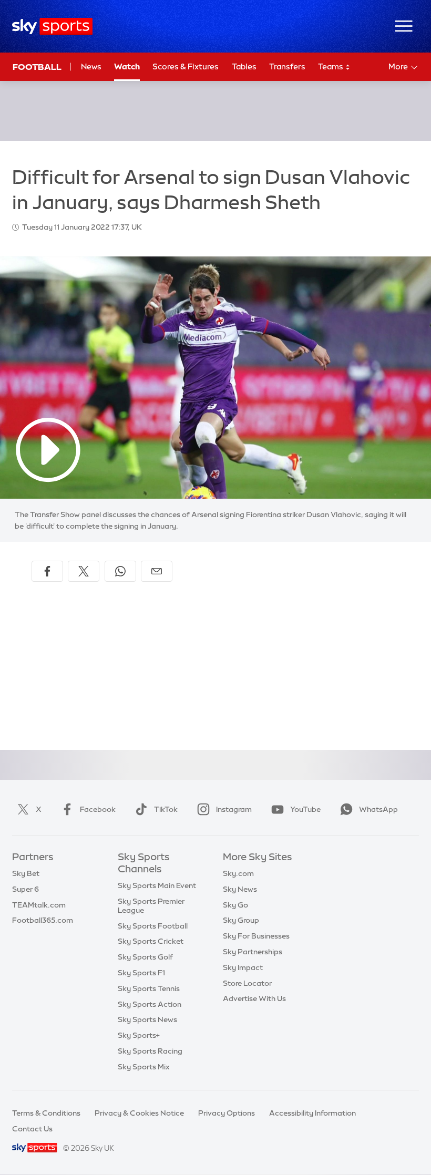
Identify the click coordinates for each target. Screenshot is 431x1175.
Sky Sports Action (149, 1004)
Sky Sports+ (139, 1035)
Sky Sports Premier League (151, 906)
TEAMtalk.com (39, 905)
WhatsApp (378, 809)
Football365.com (42, 920)
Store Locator (247, 983)
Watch (127, 66)
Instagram (234, 809)
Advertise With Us (254, 998)
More (398, 66)
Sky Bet (25, 873)
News (91, 66)
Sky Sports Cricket (150, 941)
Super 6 (25, 889)
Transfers (287, 66)
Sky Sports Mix (144, 1066)
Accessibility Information (312, 1113)
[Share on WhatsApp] (120, 571)
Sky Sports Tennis (149, 988)
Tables (244, 66)
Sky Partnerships (252, 951)
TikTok (166, 809)
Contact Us (32, 1128)
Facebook (98, 809)
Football (37, 67)
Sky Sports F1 (141, 972)
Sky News (240, 889)
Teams (331, 66)
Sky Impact (243, 967)
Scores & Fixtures (185, 66)
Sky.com (238, 873)
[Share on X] (83, 571)
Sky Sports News (147, 1019)
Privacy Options (226, 1113)
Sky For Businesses (256, 936)
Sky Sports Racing (150, 1051)
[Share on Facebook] (47, 571)
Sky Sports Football (153, 926)
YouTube (305, 809)
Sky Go (235, 905)
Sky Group (241, 920)
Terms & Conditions (46, 1113)
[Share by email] (156, 571)
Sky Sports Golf (145, 957)
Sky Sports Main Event (157, 885)
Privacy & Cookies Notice (139, 1113)
